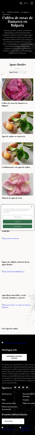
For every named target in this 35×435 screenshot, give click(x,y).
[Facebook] (15, 388)
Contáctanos (17, 429)
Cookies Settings (17, 217)
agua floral (12, 91)
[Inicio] (8, 3)
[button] (26, 3)
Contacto (26, 400)
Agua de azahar (13, 81)
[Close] (32, 207)
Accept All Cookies (17, 226)
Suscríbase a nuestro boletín (14, 357)
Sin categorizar (25, 12)
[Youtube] (23, 388)
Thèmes (11, 77)
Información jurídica (9, 403)
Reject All (17, 221)
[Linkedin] (27, 388)
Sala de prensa (7, 394)
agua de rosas (13, 88)
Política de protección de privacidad (9, 408)
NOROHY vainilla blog (13, 12)
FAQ (3, 400)
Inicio (3, 12)
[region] (17, 217)
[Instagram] (19, 388)
